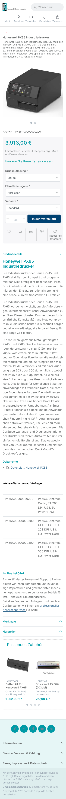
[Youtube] (42, 729)
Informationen (12, 743)
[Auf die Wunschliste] (9, 235)
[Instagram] (24, 729)
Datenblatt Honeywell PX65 (29, 467)
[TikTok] (33, 729)
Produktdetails (12, 254)
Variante (10, 201)
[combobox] (47, 7)
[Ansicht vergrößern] (33, 89)
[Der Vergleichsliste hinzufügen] (20, 235)
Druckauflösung (15, 171)
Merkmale (9, 621)
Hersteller (9, 631)
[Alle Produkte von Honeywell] (5, 32)
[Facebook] (15, 729)
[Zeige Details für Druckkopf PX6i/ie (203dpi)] (48, 665)
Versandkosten (11, 782)
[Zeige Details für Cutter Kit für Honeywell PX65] (17, 665)
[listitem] (33, 89)
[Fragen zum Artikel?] (31, 235)
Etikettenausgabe (16, 186)
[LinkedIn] (51, 729)
